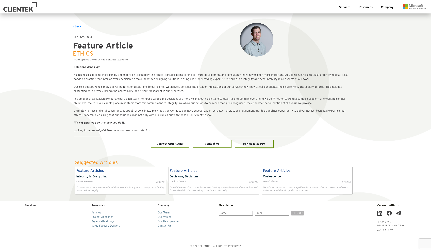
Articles (96, 212)
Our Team (164, 212)
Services (344, 7)
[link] (120, 180)
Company (387, 7)
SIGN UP (297, 213)
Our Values (164, 217)
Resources (366, 7)
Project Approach (102, 217)
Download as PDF (254, 143)
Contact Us (212, 143)
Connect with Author (170, 143)
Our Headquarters (169, 221)
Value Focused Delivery (106, 225)
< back (77, 26)
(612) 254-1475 (385, 230)
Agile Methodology (103, 221)
